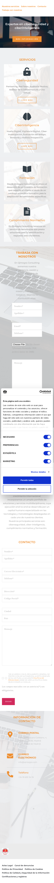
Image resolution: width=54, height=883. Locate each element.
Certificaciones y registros (14, 876)
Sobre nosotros (28, 6)
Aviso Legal (7, 865)
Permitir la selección (27, 489)
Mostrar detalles (38, 472)
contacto (27, 542)
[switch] (47, 445)
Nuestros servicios (10, 6)
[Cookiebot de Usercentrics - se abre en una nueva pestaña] (39, 392)
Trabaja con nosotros (12, 10)
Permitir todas (27, 480)
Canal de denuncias (24, 865)
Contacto (41, 6)
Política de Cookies (34, 869)
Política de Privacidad (12, 869)
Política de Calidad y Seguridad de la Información (26, 873)
